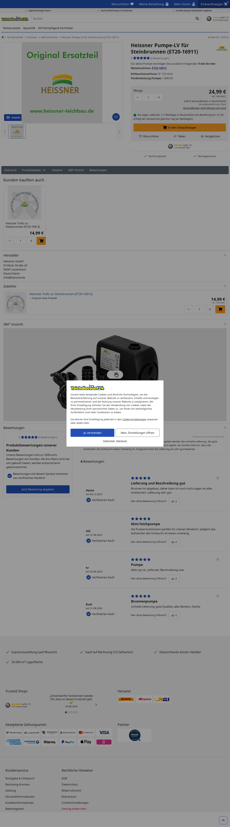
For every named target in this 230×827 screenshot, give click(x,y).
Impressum (121, 441)
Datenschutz (109, 441)
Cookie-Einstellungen (134, 419)
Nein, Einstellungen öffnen (137, 433)
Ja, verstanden (93, 433)
